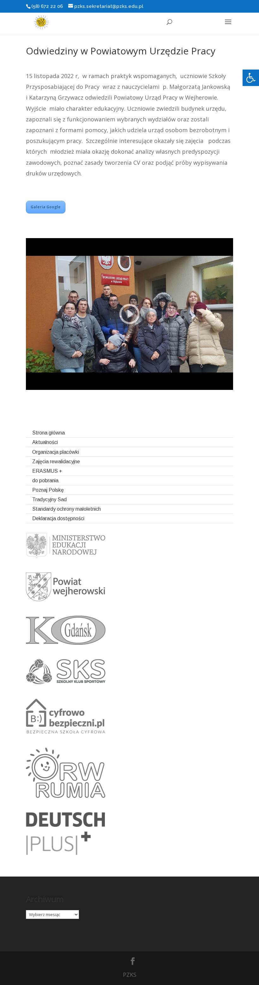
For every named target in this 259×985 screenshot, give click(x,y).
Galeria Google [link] (46, 207)
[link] (251, 78)
